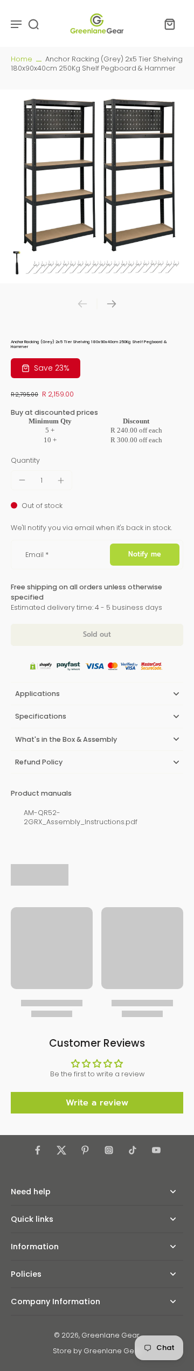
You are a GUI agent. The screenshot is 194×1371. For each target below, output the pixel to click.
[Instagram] (109, 1150)
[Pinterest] (85, 1150)
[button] (97, 635)
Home (21, 59)
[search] (33, 23)
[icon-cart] (169, 23)
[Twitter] (61, 1150)
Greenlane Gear (110, 1335)
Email (36, 554)
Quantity (25, 460)
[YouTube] (156, 1150)
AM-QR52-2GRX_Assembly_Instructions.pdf (80, 817)
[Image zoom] (97, 186)
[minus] (22, 480)
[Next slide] (111, 304)
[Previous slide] (82, 304)
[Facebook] (38, 1150)
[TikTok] (132, 1150)
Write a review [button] (97, 1102)
